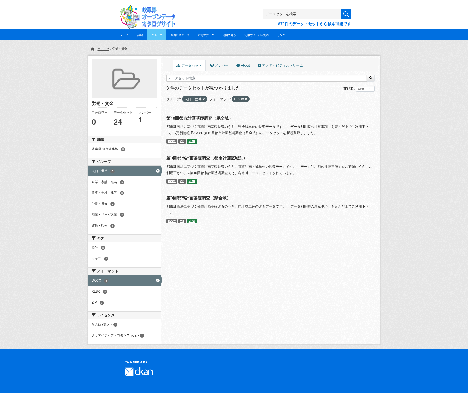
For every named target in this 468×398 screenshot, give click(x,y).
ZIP (182, 141)
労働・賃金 (119, 48)
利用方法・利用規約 (256, 35)
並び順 (348, 88)
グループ (156, 35)
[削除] (204, 99)
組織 (140, 35)
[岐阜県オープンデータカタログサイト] (146, 9)
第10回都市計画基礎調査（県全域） (199, 118)
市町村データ (206, 35)
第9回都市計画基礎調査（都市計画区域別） (206, 158)
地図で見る (229, 35)
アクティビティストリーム (282, 65)
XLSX (192, 141)
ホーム (125, 35)
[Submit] (371, 78)
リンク (281, 35)
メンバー (221, 65)
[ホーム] (92, 49)
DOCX (172, 141)
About (245, 65)
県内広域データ (180, 35)
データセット (191, 65)
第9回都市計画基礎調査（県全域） (198, 198)
